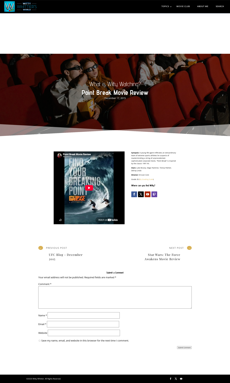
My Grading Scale (146, 179)
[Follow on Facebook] (134, 194)
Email (42, 324)
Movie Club (183, 6)
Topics (165, 6)
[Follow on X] (141, 194)
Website (42, 333)
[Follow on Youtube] (147, 194)
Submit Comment (184, 347)
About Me (202, 6)
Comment (44, 284)
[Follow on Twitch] (154, 194)
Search (220, 6)
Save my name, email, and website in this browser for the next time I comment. (85, 340)
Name (42, 315)
